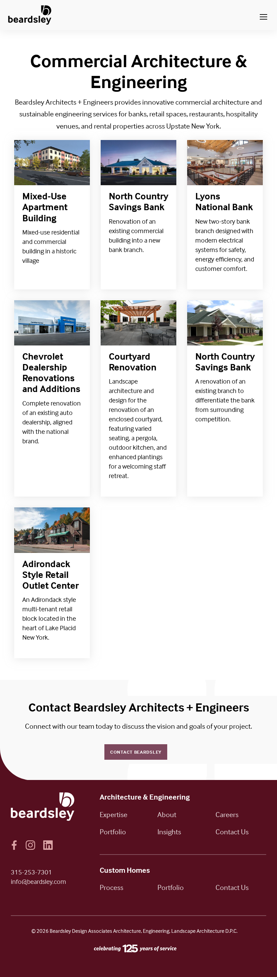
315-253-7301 (31, 872)
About (166, 814)
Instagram (30, 845)
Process (111, 887)
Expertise (113, 814)
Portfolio (113, 831)
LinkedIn (48, 845)
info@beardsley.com (38, 881)
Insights (169, 831)
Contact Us (232, 831)
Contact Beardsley (135, 752)
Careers (227, 814)
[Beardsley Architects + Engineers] (29, 15)
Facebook (14, 845)
